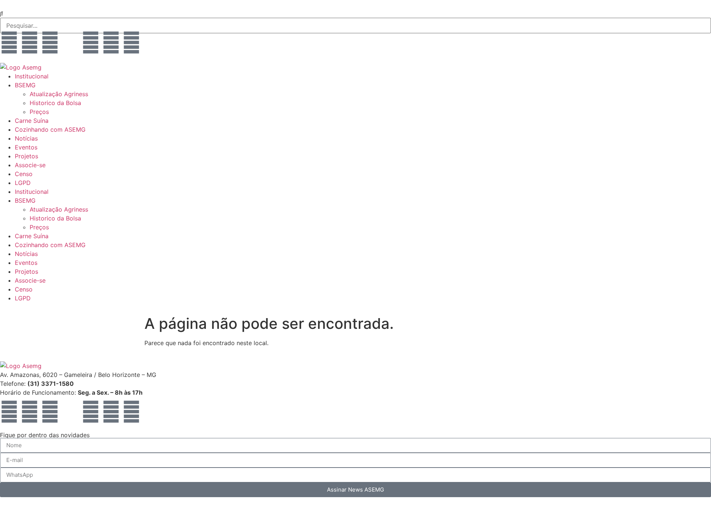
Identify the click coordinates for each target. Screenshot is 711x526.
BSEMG (25, 85)
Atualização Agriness (59, 94)
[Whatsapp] (90, 42)
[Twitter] (131, 42)
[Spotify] (111, 42)
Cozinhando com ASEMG (50, 129)
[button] (355, 13)
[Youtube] (29, 42)
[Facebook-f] (9, 42)
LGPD (23, 182)
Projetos (26, 156)
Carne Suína (32, 120)
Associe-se (30, 165)
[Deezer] (152, 42)
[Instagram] (50, 42)
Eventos (26, 147)
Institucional (32, 76)
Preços (39, 111)
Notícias (26, 138)
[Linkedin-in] (70, 42)
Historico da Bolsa (55, 103)
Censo (24, 174)
